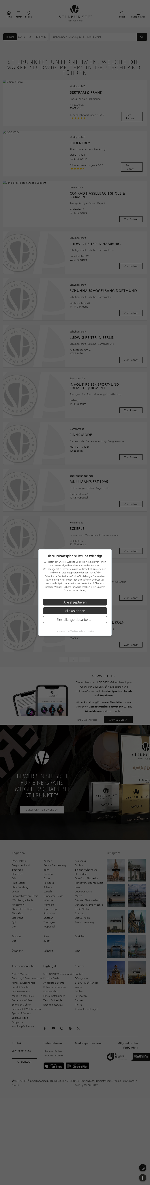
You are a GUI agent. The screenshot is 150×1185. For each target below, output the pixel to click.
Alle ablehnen (75, 610)
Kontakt (91, 631)
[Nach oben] (142, 1177)
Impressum (60, 631)
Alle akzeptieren (75, 602)
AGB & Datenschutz (76, 631)
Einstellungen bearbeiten (75, 619)
